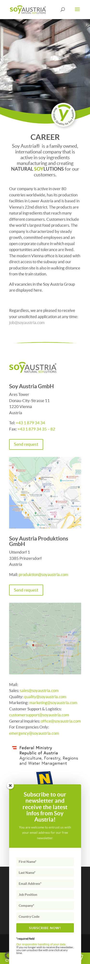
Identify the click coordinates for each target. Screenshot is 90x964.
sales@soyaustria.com (39, 690)
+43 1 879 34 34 (30, 422)
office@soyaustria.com (61, 721)
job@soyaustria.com (27, 322)
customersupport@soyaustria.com (39, 715)
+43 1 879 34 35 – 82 (36, 429)
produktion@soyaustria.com (43, 574)
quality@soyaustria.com (45, 696)
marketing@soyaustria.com (53, 702)
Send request (26, 444)
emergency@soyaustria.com (34, 733)
